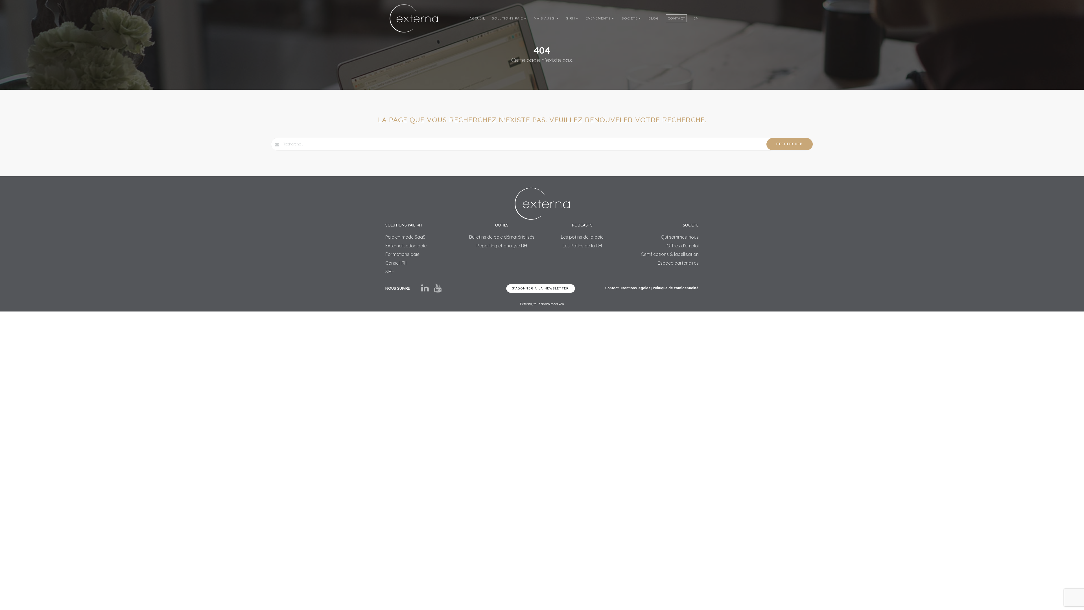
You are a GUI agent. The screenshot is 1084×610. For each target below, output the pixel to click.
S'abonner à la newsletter (540, 288)
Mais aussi (545, 18)
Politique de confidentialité (676, 288)
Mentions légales (635, 288)
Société (630, 18)
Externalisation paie (406, 246)
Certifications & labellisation (670, 254)
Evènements (599, 18)
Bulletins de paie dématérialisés (501, 237)
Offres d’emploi (682, 246)
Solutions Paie (508, 18)
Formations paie (402, 254)
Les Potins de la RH (582, 246)
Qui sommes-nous (680, 237)
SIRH (571, 18)
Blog (653, 18)
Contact (676, 18)
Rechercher (789, 144)
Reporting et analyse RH (502, 246)
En (696, 18)
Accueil (477, 18)
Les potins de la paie (582, 237)
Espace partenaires (678, 263)
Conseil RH (396, 263)
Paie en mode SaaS (405, 237)
